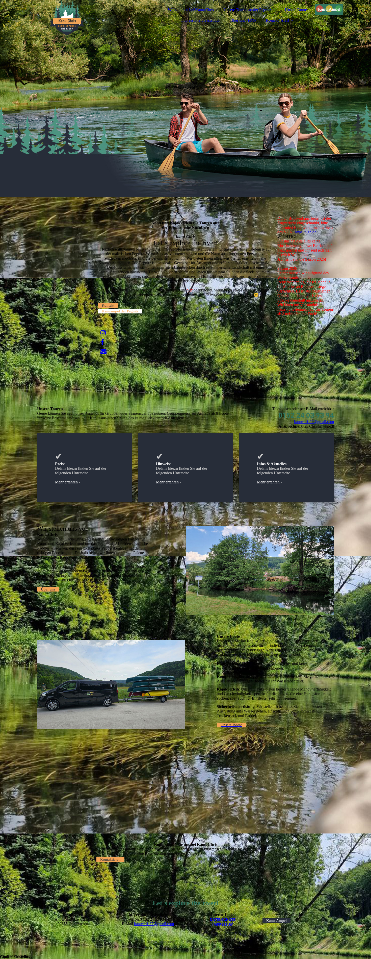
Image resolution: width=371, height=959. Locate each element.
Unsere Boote (296, 10)
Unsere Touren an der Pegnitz (247, 10)
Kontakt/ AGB (277, 20)
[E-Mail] (103, 351)
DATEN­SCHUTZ (222, 919)
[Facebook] (102, 342)
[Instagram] (103, 333)
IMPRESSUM (222, 924)
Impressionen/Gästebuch (200, 20)
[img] (81, 17)
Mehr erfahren (66, 482)
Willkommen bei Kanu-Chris (191, 10)
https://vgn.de (305, 232)
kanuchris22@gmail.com (314, 422)
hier (190, 290)
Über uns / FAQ (243, 20)
